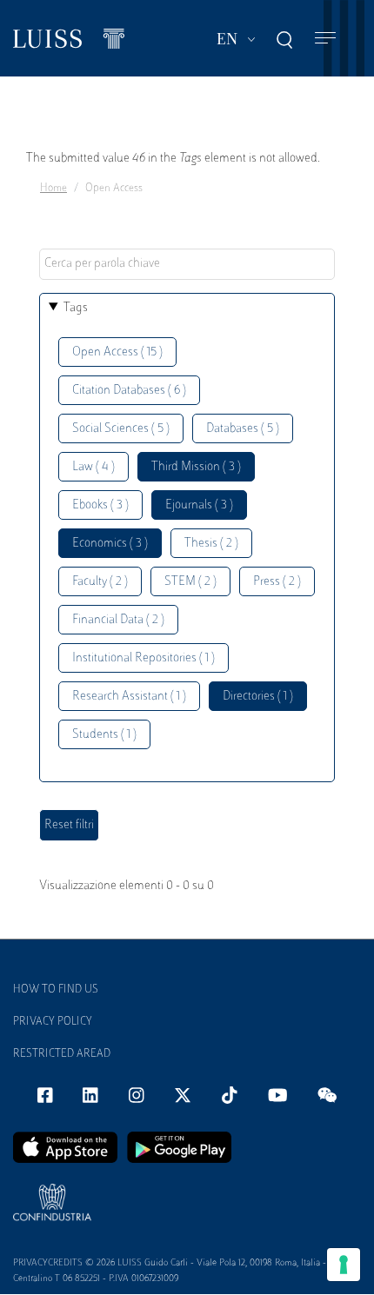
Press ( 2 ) (277, 581)
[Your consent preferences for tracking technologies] (343, 1264)
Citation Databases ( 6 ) (129, 390)
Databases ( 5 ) (242, 428)
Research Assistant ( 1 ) (129, 696)
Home (53, 188)
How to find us (55, 990)
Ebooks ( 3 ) (100, 505)
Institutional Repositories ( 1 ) (143, 658)
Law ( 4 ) (93, 467)
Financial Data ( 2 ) (118, 620)
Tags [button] (75, 308)
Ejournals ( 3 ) (199, 505)
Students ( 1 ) (104, 734)
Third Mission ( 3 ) (196, 467)
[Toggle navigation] (325, 38)
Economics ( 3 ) (110, 543)
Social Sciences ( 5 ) (121, 428)
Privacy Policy (52, 1022)
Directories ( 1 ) (258, 696)
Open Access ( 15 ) (117, 352)
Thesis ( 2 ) (211, 543)
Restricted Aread (61, 1054)
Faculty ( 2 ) (100, 581)
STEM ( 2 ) (190, 581)
